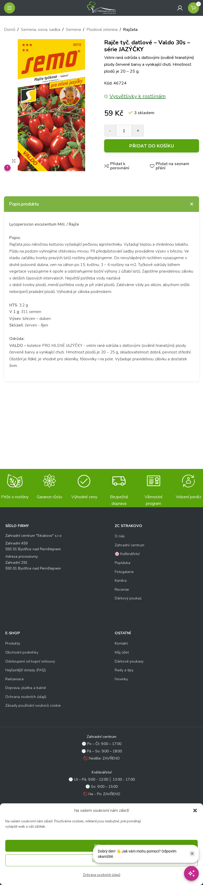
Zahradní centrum (129, 545)
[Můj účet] (180, 8)
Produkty (12, 643)
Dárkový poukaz (128, 598)
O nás (120, 536)
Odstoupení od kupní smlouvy (30, 661)
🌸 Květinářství (127, 553)
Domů (9, 29)
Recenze (122, 589)
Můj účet (122, 652)
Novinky (121, 679)
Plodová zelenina (102, 29)
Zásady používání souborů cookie (33, 705)
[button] (195, 810)
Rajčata (130, 29)
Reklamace (14, 679)
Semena (73, 29)
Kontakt (121, 643)
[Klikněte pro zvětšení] (14, 161)
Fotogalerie (124, 571)
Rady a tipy (124, 670)
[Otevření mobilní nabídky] (9, 8)
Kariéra (121, 580)
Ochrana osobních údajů (101, 875)
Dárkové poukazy (129, 661)
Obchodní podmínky (21, 652)
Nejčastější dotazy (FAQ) (25, 670)
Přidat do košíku (151, 145)
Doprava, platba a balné (25, 687)
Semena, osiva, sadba (40, 29)
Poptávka (122, 562)
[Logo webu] (101, 8)
